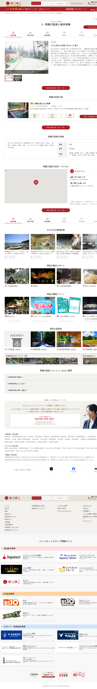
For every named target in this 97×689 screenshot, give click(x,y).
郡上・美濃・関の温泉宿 (53, 448)
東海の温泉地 (40, 13)
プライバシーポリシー (64, 511)
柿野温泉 (46, 436)
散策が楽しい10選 (51, 361)
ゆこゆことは (87, 505)
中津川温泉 (35, 439)
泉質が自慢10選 (32, 361)
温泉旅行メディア (44, 9)
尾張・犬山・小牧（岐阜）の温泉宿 (27, 450)
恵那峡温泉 (52, 439)
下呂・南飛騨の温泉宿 (37, 448)
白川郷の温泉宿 (9, 450)
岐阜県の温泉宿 (31, 442)
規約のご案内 (61, 508)
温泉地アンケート (37, 508)
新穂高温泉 (75, 439)
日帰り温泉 (30, 35)
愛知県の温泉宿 (42, 442)
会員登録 (7, 522)
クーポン (35, 9)
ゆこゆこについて (78, 3)
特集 (16, 9)
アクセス (81, 35)
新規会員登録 (71, 9)
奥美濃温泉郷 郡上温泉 (19, 436)
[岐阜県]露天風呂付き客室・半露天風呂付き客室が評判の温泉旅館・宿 (27, 459)
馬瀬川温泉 (38, 436)
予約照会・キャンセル (12, 527)
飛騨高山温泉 (9, 442)
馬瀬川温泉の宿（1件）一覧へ (56, 88)
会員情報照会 (9, 524)
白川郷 (14, 439)
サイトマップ (87, 521)
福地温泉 (7, 439)
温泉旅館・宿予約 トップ (11, 13)
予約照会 (82, 9)
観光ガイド (28, 9)
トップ (7, 9)
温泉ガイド (21, 9)
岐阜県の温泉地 (50, 13)
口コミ (64, 35)
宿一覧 (12, 9)
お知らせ (86, 508)
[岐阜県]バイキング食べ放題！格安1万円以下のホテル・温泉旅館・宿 (72, 457)
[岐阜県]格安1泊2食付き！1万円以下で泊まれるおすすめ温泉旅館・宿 (26, 457)
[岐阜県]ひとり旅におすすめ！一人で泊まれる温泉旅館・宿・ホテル (72, 459)
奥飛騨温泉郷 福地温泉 (58, 436)
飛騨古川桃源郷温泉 (24, 439)
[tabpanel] (26, 57)
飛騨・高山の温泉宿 (11, 448)
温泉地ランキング (10, 516)
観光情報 (47, 35)
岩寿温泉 (31, 436)
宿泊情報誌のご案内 (38, 505)
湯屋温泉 (67, 439)
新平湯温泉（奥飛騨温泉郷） (77, 436)
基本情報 (13, 35)
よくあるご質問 (62, 505)
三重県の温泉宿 (54, 442)
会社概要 (86, 511)
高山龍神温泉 (91, 436)
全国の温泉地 (31, 13)
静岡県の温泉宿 (19, 442)
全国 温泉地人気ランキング (15, 361)
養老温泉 (7, 436)
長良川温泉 (43, 439)
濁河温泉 (60, 439)
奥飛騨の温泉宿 (24, 448)
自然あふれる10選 (69, 361)
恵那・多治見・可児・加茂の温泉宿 (74, 448)
